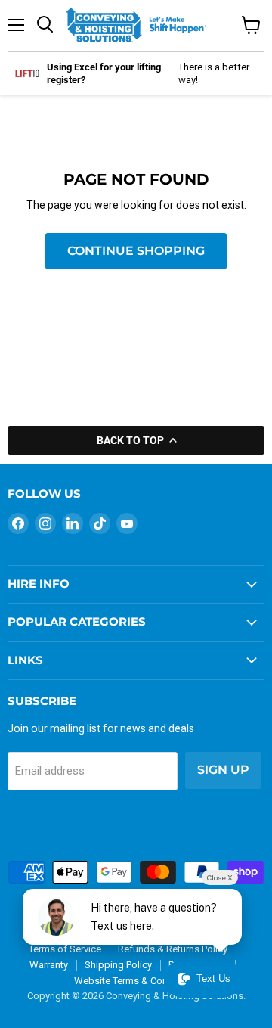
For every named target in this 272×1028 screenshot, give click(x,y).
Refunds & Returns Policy (172, 949)
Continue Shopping (136, 251)
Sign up (223, 769)
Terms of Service (65, 949)
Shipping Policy (118, 965)
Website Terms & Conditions (136, 980)
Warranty (48, 965)
